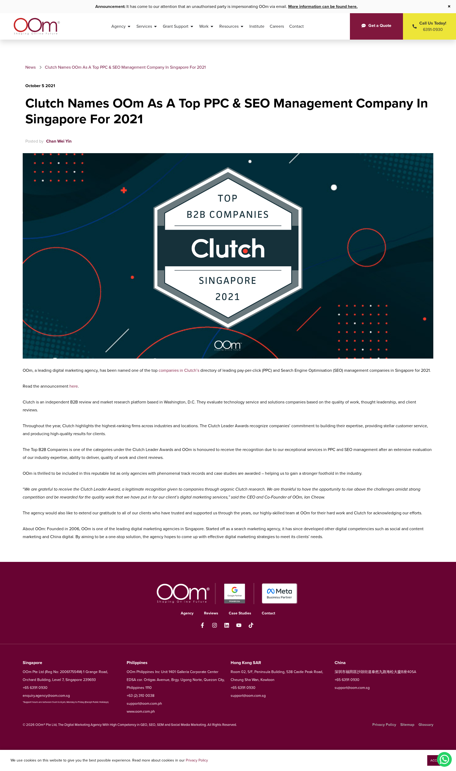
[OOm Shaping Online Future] (37, 26)
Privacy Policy (197, 760)
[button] (436, 760)
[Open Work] (212, 26)
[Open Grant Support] (192, 26)
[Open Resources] (242, 26)
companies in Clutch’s (179, 370)
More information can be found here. (323, 6)
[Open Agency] (129, 26)
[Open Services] (155, 26)
